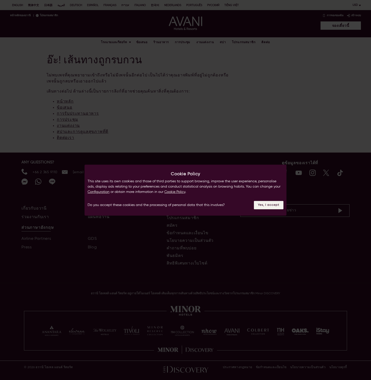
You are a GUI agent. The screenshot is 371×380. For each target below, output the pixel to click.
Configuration (99, 192)
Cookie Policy (174, 192)
